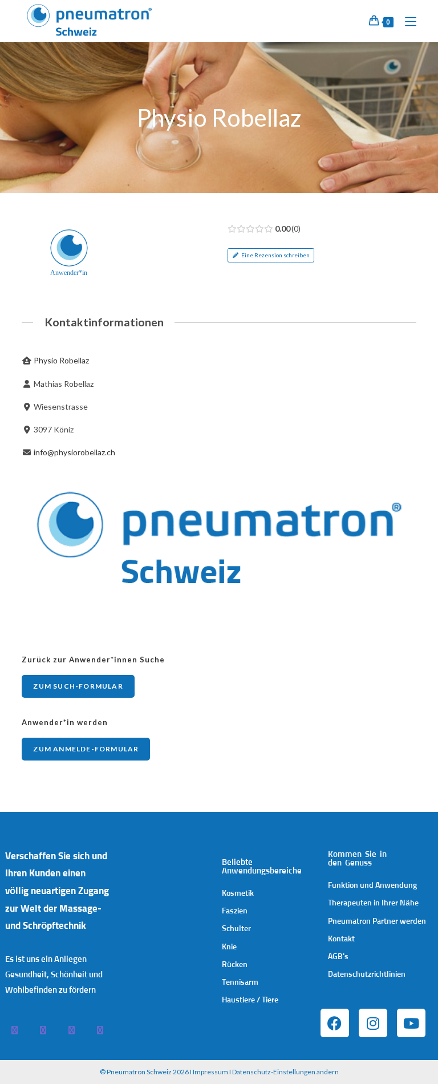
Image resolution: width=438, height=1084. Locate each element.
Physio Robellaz (61, 360)
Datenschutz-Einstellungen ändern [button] (285, 1071)
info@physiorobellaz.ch (74, 452)
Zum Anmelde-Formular (86, 749)
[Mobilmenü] (406, 20)
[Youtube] (411, 1023)
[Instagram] (373, 1023)
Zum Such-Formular (78, 686)
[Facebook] (335, 1023)
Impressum (210, 1071)
